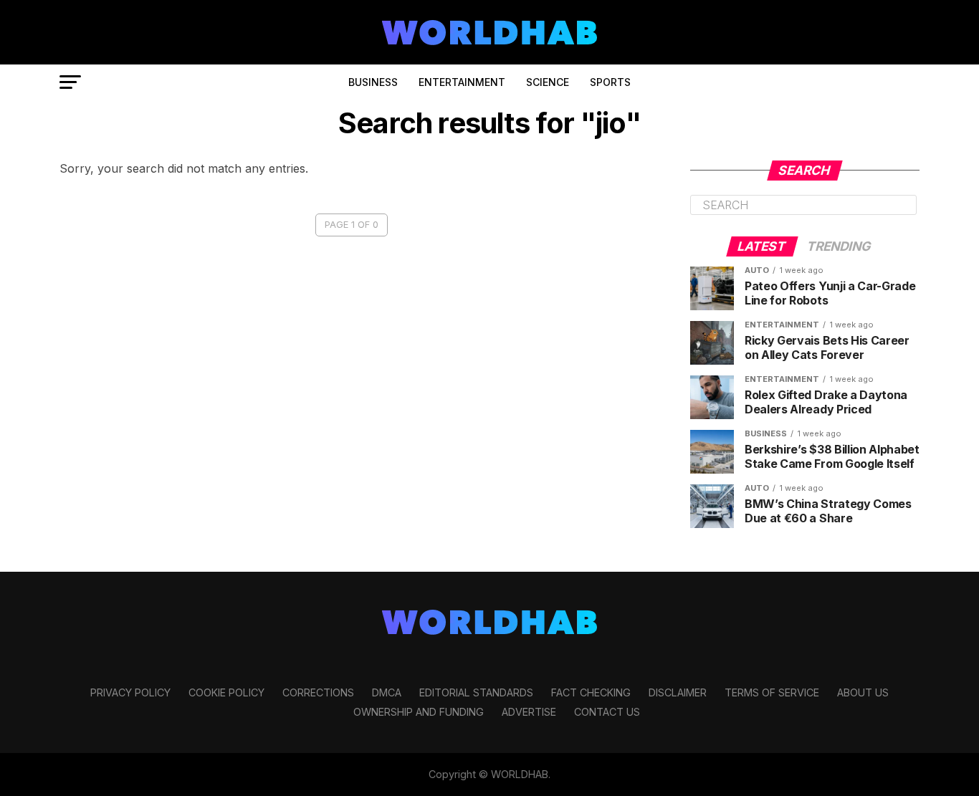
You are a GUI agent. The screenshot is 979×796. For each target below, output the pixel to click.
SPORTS (610, 82)
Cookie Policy (226, 692)
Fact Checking (591, 692)
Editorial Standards (476, 692)
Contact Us (607, 712)
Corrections (318, 692)
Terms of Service (772, 692)
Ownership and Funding (418, 712)
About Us (863, 692)
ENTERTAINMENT (462, 82)
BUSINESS (373, 82)
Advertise (529, 712)
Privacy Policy (130, 692)
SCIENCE (547, 82)
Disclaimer (678, 692)
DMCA (386, 692)
